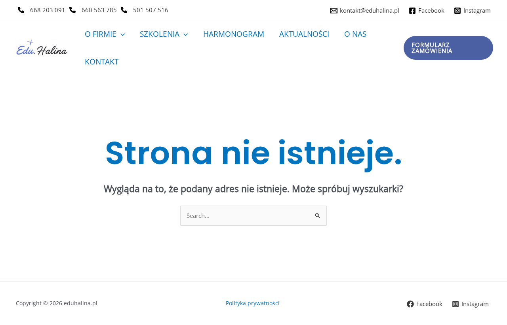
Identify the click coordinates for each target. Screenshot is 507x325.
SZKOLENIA (159, 34)
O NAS (355, 34)
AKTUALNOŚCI (304, 34)
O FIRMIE (100, 34)
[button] (120, 34)
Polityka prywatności (253, 303)
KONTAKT (101, 62)
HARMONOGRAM (233, 34)
